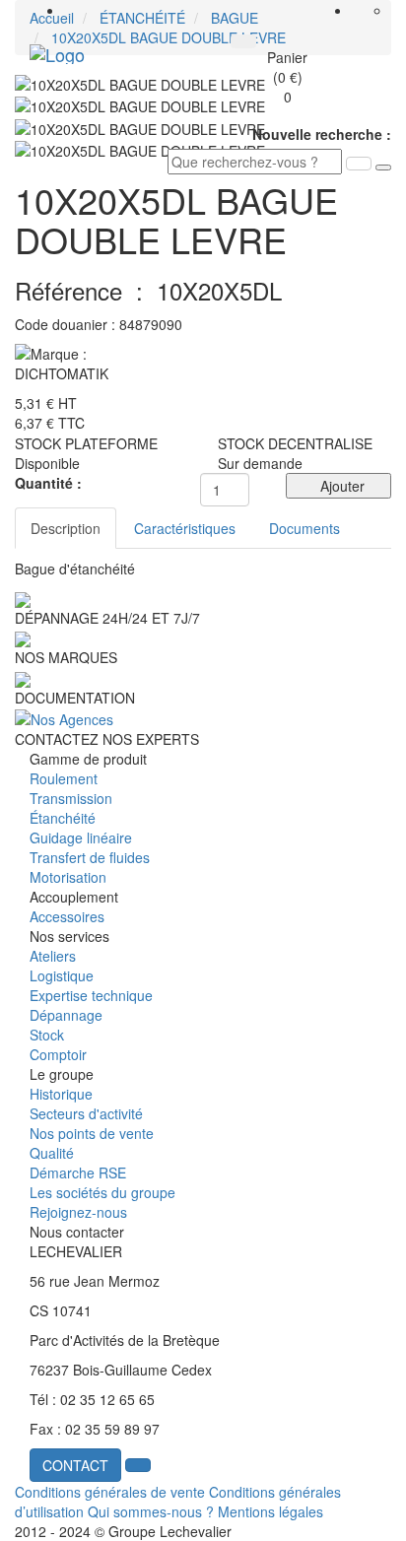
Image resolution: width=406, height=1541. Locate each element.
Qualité (52, 1153)
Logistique (62, 975)
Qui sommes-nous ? (151, 1511)
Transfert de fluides (90, 857)
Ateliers (53, 956)
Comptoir (58, 1054)
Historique (61, 1094)
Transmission (71, 798)
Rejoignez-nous (78, 1212)
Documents (304, 528)
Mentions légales (270, 1511)
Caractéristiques (185, 528)
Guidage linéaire (81, 837)
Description (66, 528)
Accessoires (67, 916)
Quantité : (48, 483)
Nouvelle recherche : (321, 134)
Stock (47, 1034)
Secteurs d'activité (86, 1113)
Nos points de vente (92, 1133)
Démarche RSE (78, 1172)
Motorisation (68, 877)
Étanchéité (63, 818)
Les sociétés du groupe (102, 1192)
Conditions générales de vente (110, 1492)
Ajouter (338, 486)
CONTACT (75, 1465)
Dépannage (66, 1015)
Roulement (64, 778)
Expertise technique (91, 995)
